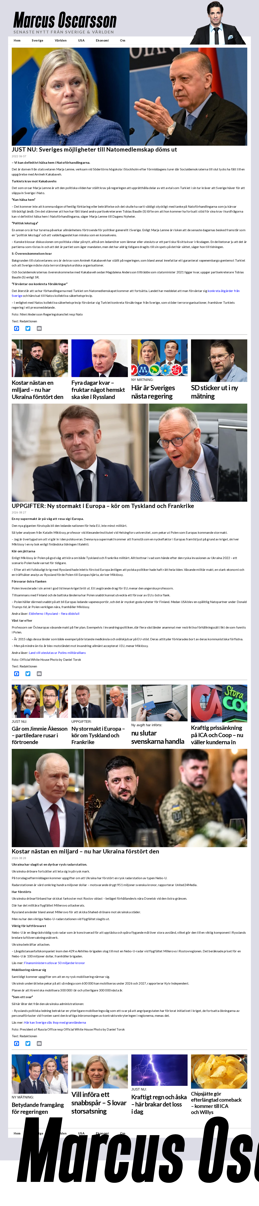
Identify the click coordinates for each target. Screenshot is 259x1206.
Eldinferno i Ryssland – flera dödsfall (54, 613)
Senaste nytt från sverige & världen (64, 32)
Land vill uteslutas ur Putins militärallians (57, 652)
